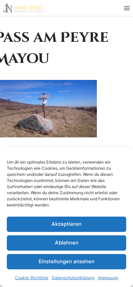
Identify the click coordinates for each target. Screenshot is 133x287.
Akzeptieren (66, 224)
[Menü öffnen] (126, 8)
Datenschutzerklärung (73, 277)
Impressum (108, 277)
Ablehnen (66, 242)
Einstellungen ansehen (66, 261)
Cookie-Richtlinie (31, 277)
